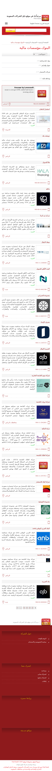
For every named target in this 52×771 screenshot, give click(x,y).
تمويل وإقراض (44, 65)
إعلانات (44, 681)
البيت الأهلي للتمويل (43, 269)
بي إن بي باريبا (45, 215)
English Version (34, 23)
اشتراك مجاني (42, 674)
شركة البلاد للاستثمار (43, 482)
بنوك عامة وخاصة (43, 61)
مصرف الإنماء (45, 322)
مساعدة (43, 671)
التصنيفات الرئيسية (31, 42)
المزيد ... (32, 125)
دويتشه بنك (46, 136)
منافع (48, 189)
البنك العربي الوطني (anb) (41, 528)
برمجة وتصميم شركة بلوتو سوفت (26, 764)
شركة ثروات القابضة (43, 402)
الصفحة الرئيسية (43, 42)
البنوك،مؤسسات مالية (17, 42)
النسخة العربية (44, 23)
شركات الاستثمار (43, 72)
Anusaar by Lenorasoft (24, 87)
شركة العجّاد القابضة (43, 455)
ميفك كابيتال (46, 242)
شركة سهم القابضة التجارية (41, 375)
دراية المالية (46, 429)
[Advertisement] (26, 8)
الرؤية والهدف (42, 638)
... (20, 608)
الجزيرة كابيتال (45, 349)
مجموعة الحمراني (44, 295)
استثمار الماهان (44, 109)
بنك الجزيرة (46, 581)
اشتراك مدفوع (42, 678)
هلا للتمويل (46, 162)
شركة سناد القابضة (43, 555)
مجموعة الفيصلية (44, 502)
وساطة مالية (45, 78)
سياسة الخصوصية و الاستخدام (37, 642)
